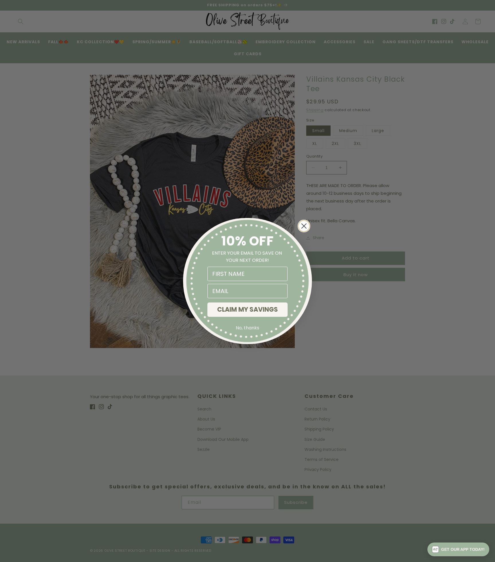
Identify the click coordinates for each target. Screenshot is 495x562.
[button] (458, 549)
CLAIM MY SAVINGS (247, 309)
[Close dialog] (304, 226)
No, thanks (247, 328)
